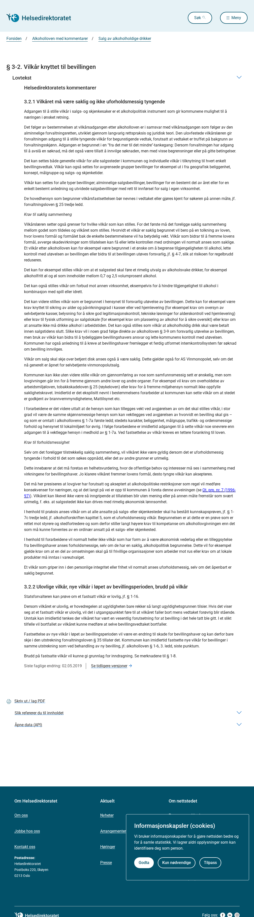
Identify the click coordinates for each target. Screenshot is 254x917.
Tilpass (210, 862)
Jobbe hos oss (27, 831)
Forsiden (14, 38)
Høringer (107, 846)
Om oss (21, 815)
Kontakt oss (24, 846)
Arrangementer (113, 831)
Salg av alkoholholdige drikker (124, 38)
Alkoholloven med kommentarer (60, 38)
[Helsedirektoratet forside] (42, 18)
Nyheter (107, 815)
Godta (144, 862)
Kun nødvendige (176, 862)
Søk (197, 17)
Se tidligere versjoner (109, 666)
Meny (236, 17)
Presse (106, 862)
